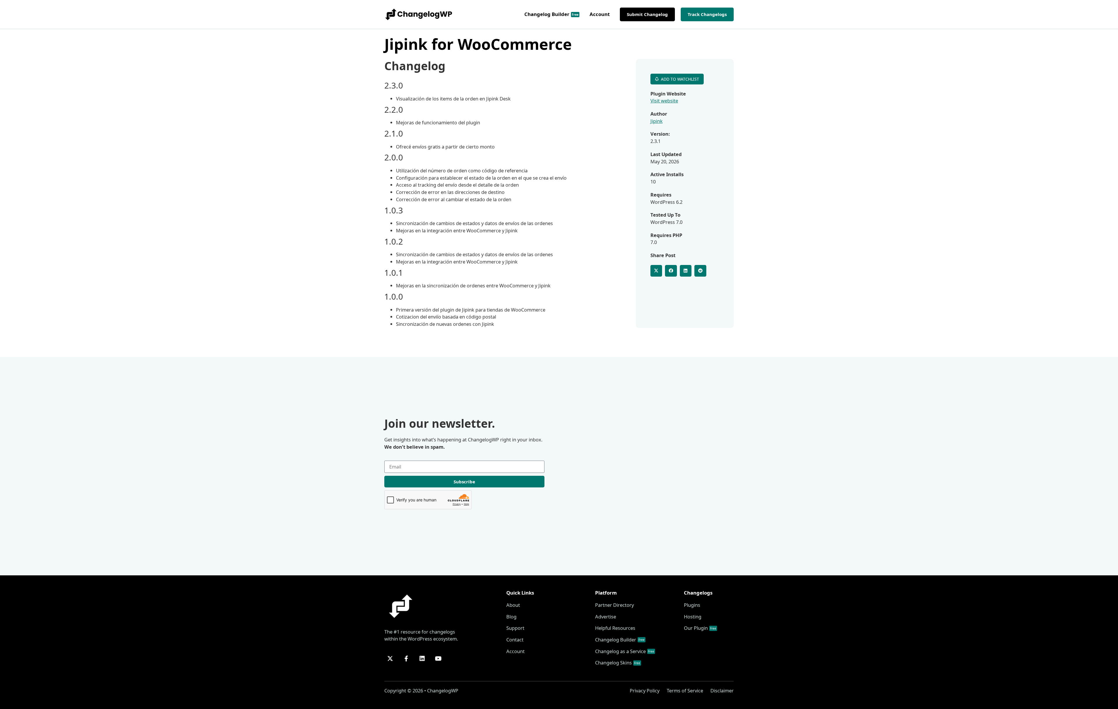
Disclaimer (722, 690)
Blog (511, 616)
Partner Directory (614, 605)
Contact (514, 639)
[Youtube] (438, 658)
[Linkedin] (422, 658)
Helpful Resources (615, 628)
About (513, 605)
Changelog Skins (617, 662)
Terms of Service (685, 690)
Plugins (692, 605)
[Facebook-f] (406, 658)
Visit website (664, 100)
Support (515, 628)
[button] (656, 271)
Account (600, 14)
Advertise (605, 616)
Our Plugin (700, 628)
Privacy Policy (644, 690)
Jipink (656, 121)
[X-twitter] (390, 658)
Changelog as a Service (624, 651)
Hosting (692, 616)
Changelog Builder (551, 14)
